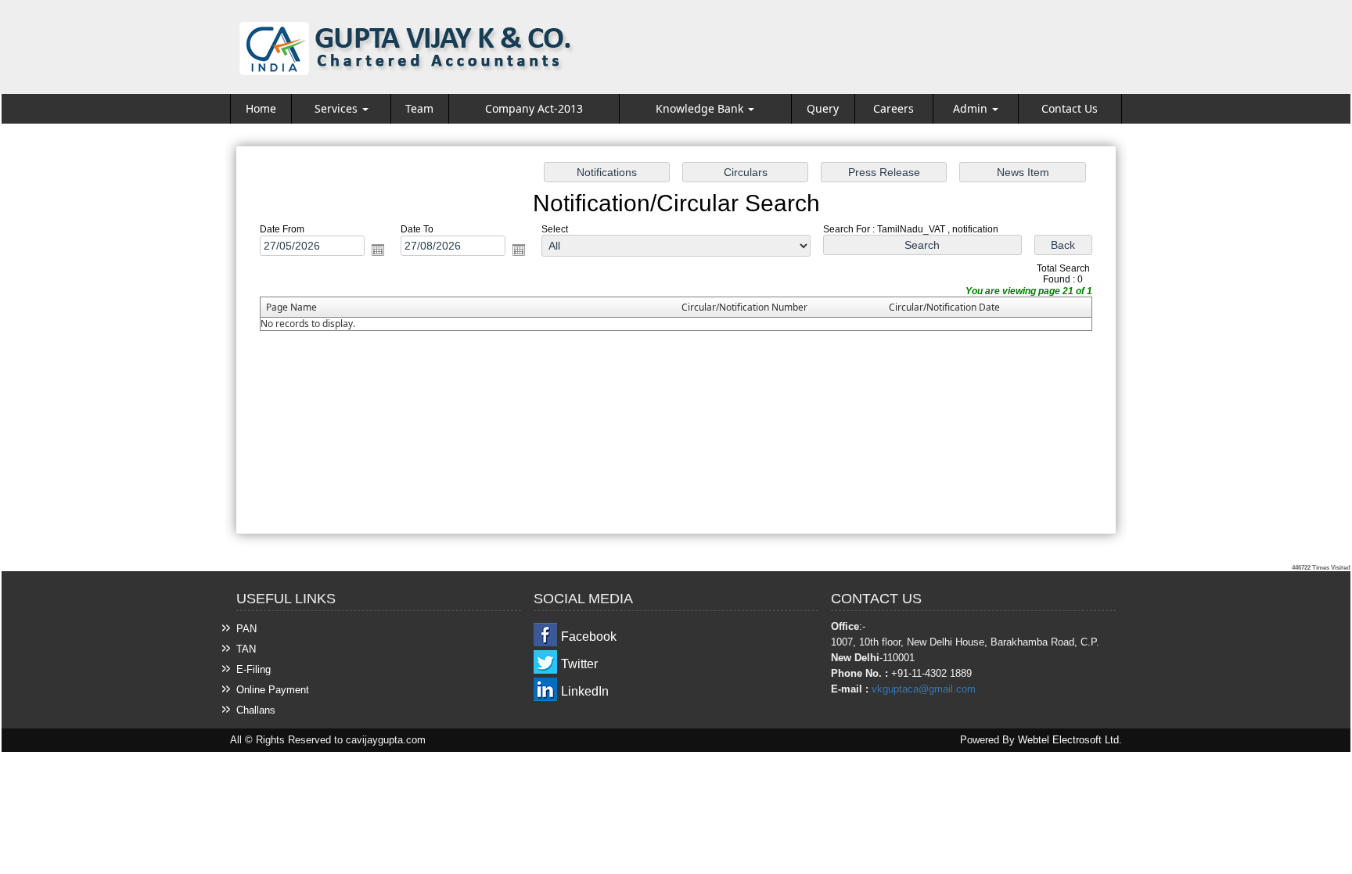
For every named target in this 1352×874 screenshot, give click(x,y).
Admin (972, 108)
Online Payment (272, 690)
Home (261, 108)
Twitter (579, 664)
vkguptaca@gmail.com (924, 689)
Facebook (589, 636)
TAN (246, 649)
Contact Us (1069, 108)
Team (419, 108)
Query (823, 108)
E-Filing (253, 669)
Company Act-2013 (534, 108)
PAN (246, 629)
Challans (255, 710)
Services (338, 108)
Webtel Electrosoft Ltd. (1070, 740)
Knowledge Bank (701, 108)
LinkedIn (585, 691)
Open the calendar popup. (378, 249)
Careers (893, 108)
